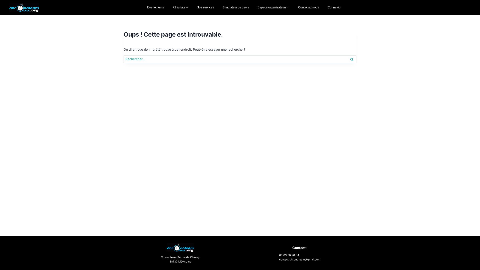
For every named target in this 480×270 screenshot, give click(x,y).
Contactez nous (308, 7)
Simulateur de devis (236, 7)
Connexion (335, 7)
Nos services (205, 7)
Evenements (155, 7)
